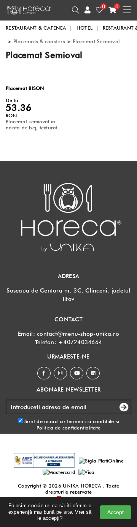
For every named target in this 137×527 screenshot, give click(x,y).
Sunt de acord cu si (71, 424)
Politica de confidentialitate (69, 428)
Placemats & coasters (39, 41)
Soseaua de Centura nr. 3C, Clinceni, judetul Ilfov (68, 294)
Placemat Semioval (96, 41)
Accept (115, 512)
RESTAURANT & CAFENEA (39, 28)
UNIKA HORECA (82, 486)
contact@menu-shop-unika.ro (78, 333)
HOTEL (87, 28)
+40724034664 (80, 342)
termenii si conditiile (90, 421)
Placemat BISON (25, 88)
